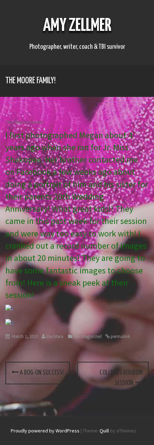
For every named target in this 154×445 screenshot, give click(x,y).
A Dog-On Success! (41, 372)
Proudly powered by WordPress (45, 430)
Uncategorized (87, 336)
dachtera (54, 336)
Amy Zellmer (77, 26)
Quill (104, 430)
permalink (120, 336)
